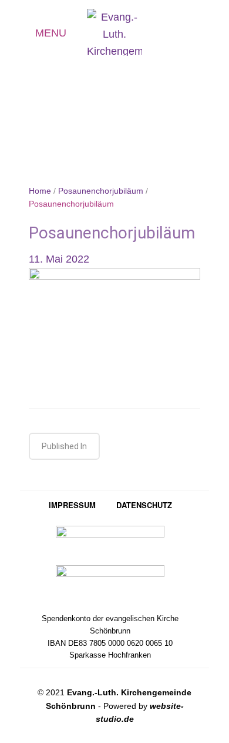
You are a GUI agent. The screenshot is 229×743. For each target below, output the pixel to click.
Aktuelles (185, 34)
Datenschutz (144, 504)
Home (40, 190)
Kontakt (163, 33)
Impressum (72, 504)
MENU (50, 33)
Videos (206, 34)
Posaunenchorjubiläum (100, 190)
